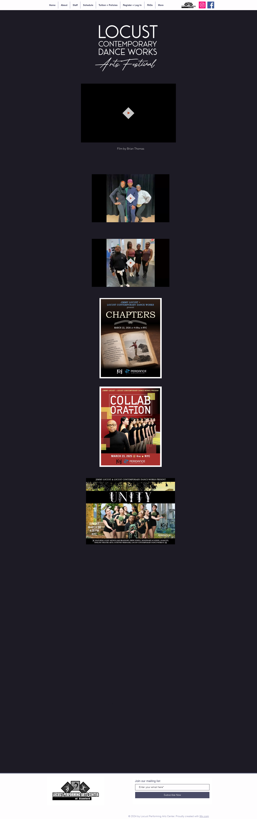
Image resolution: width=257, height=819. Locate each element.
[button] (171, 138)
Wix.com (204, 816)
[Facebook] (210, 5)
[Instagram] (202, 5)
